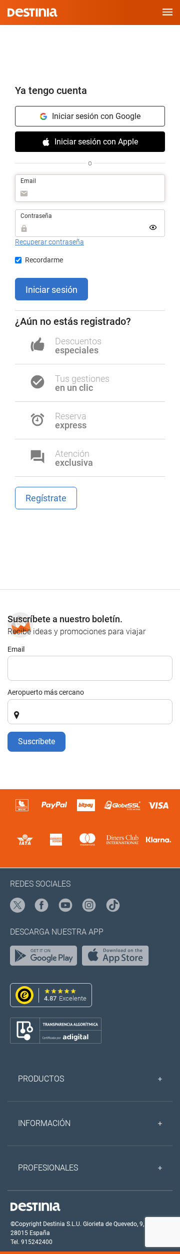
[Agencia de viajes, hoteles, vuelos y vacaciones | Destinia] (33, 12)
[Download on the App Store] (118, 958)
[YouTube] (66, 906)
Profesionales (48, 1168)
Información (44, 1123)
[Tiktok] (114, 906)
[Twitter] (18, 906)
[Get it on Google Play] (46, 958)
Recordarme (44, 260)
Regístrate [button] (46, 498)
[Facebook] (42, 906)
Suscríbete (36, 741)
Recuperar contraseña (49, 242)
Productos (41, 1079)
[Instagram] (90, 906)
